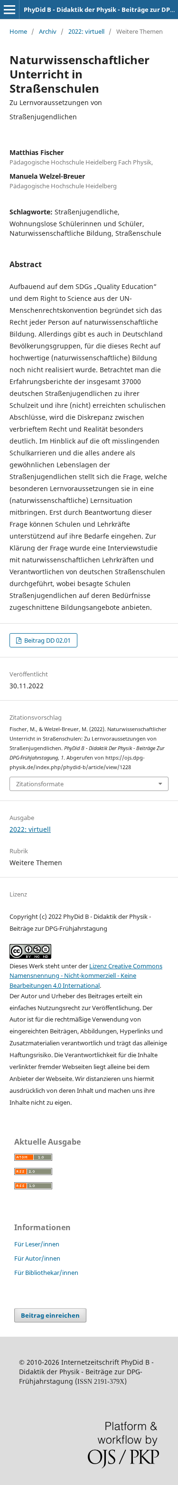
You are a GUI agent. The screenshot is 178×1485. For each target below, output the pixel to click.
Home (18, 31)
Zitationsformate (40, 784)
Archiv (47, 31)
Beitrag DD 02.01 (47, 640)
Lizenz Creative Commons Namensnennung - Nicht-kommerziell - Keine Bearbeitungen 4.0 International (85, 975)
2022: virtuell (86, 31)
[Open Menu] (9, 9)
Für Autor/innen (37, 1258)
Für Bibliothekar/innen (46, 1272)
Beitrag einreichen (50, 1315)
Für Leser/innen (36, 1244)
